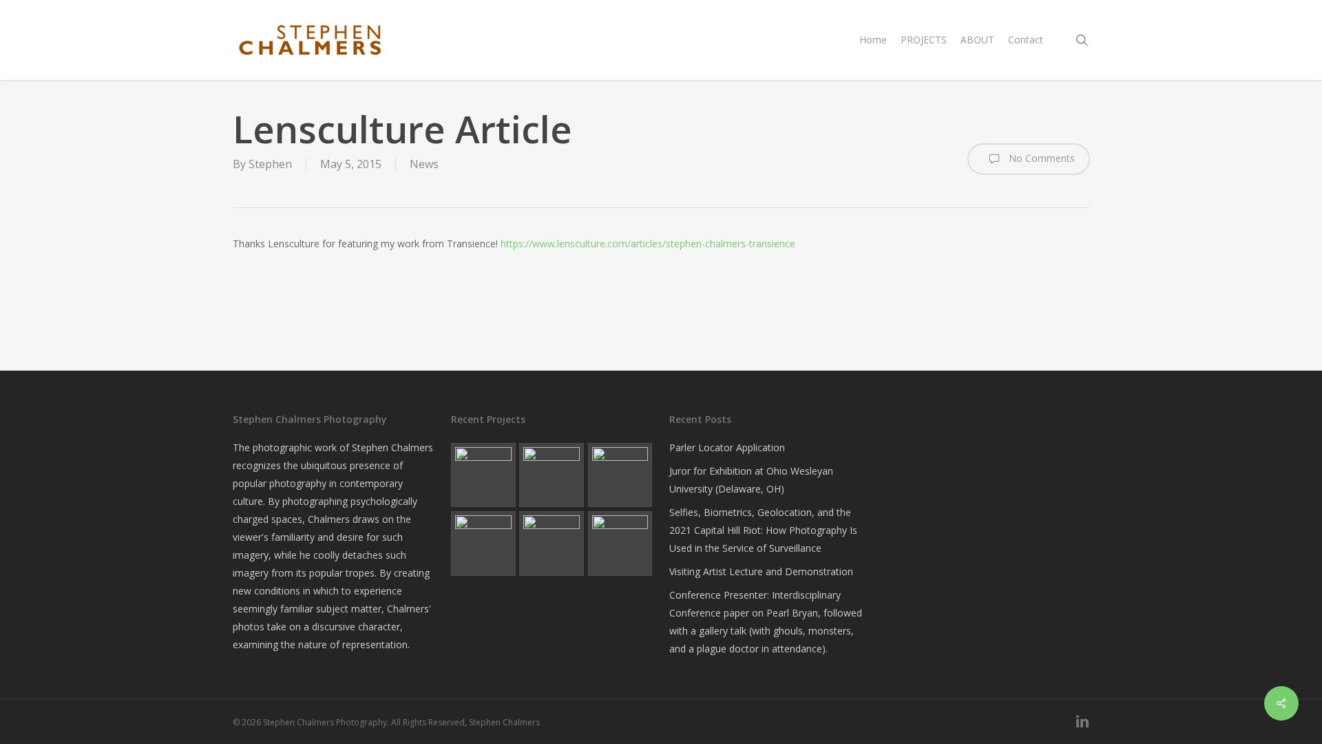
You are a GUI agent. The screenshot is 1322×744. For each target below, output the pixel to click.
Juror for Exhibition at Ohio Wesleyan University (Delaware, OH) (751, 479)
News (424, 164)
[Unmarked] (620, 475)
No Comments (1040, 158)
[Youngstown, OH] (551, 475)
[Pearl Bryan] (483, 475)
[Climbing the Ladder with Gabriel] (483, 543)
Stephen (270, 164)
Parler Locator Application (727, 447)
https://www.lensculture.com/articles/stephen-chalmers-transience (648, 243)
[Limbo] (620, 543)
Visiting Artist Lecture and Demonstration (761, 571)
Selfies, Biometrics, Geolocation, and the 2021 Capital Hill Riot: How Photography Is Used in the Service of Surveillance (763, 530)
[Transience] (551, 543)
